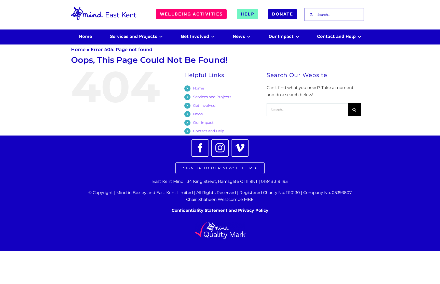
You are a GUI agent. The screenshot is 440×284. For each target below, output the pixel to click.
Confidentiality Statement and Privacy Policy (220, 210)
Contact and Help (208, 131)
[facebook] (200, 148)
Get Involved (204, 105)
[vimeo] (240, 148)
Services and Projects (212, 97)
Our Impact (203, 122)
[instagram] (220, 148)
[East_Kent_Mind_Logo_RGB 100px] (103, 8)
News (198, 114)
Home (78, 49)
